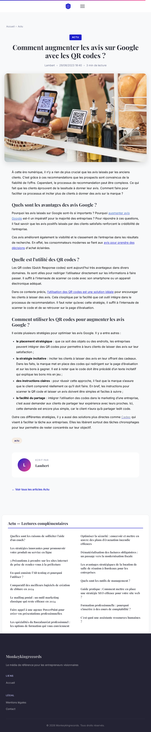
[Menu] (82, 6)
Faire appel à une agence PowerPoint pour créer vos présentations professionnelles (37, 611)
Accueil (10, 26)
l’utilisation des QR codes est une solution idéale (80, 292)
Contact (10, 708)
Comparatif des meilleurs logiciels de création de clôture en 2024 (40, 587)
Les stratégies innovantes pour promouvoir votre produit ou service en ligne (37, 550)
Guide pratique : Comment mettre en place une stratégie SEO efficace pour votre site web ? (110, 593)
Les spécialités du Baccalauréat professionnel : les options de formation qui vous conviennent (40, 624)
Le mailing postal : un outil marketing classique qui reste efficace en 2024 (34, 599)
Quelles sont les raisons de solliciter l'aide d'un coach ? (37, 538)
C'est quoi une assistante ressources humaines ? (110, 619)
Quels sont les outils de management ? (105, 580)
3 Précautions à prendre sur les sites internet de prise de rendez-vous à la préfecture (39, 562)
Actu (20, 26)
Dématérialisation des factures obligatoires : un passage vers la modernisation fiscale (109, 554)
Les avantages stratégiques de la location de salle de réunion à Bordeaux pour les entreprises (109, 568)
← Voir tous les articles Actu (30, 489)
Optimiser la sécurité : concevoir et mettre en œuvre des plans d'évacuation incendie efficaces (110, 540)
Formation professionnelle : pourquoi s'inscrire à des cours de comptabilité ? (106, 607)
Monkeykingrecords (24, 656)
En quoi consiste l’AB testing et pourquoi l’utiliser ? (36, 574)
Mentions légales (16, 702)
